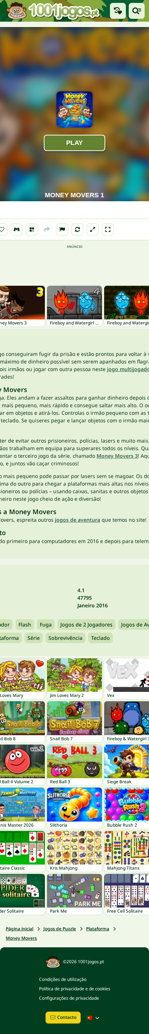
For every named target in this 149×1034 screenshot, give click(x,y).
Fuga (46, 624)
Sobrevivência (65, 637)
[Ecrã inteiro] (108, 229)
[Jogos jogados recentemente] (118, 11)
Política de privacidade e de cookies (74, 989)
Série (33, 637)
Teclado (100, 637)
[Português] (94, 1018)
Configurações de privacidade (69, 998)
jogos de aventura (77, 519)
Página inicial (19, 929)
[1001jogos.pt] (52, 10)
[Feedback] (62, 229)
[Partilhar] (47, 229)
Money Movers (21, 938)
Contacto (66, 1017)
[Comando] (16, 229)
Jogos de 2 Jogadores (86, 624)
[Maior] (92, 229)
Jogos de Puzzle (59, 929)
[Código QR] (32, 229)
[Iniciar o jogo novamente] (77, 229)
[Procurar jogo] (137, 11)
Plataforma (97, 929)
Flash (24, 624)
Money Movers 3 (117, 455)
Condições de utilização (62, 979)
